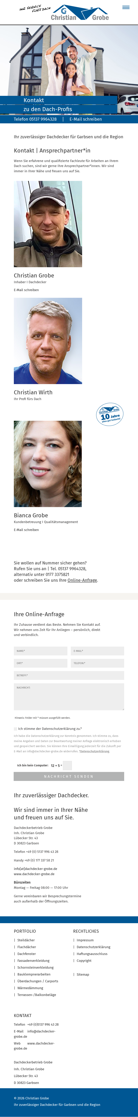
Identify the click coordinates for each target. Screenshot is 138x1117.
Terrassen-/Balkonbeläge (36, 995)
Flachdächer (26, 947)
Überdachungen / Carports (37, 981)
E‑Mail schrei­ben (26, 290)
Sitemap (83, 974)
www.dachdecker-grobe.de (34, 874)
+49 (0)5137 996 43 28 (43, 1024)
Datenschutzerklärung (93, 947)
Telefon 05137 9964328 (35, 119)
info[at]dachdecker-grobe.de (35, 869)
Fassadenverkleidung (33, 961)
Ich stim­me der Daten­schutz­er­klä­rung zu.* (50, 729)
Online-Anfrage (82, 580)
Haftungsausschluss (92, 954)
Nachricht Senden (69, 776)
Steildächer (26, 940)
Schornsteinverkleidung (35, 967)
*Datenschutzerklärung (94, 751)
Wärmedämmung (30, 988)
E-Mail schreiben (86, 119)
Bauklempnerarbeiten (33, 974)
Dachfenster (26, 954)
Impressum (85, 940)
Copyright (84, 961)
